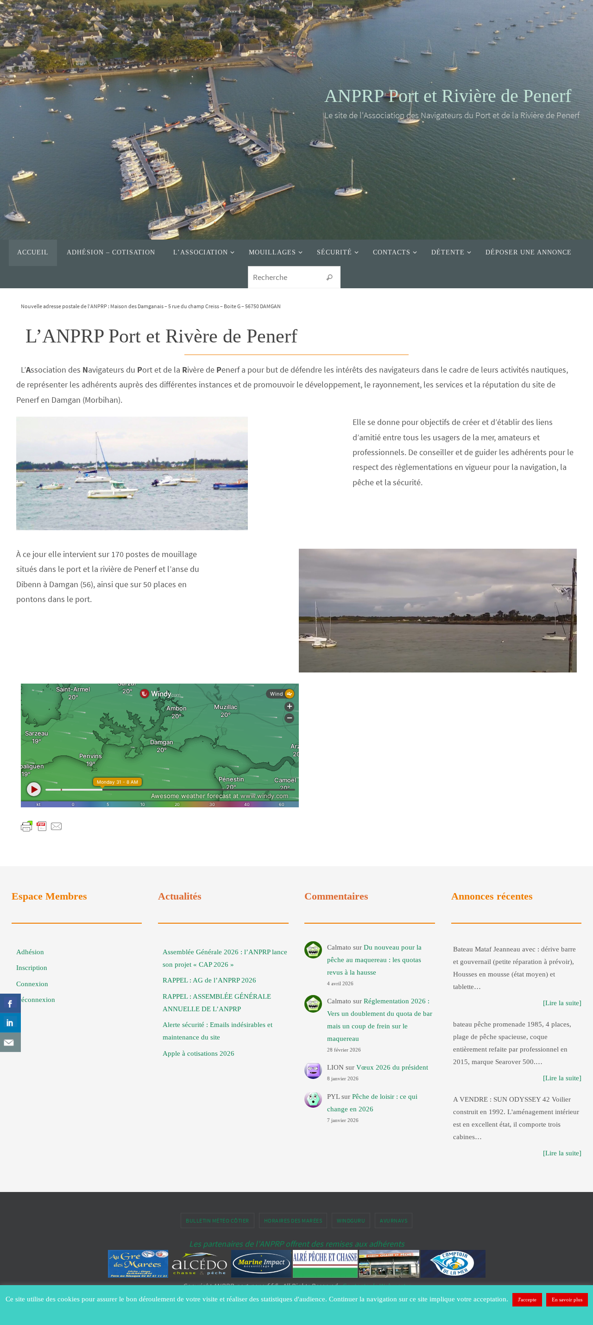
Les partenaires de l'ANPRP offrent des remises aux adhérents (296, 1243)
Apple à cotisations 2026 (198, 1053)
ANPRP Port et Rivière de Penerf (447, 95)
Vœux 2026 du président (392, 1067)
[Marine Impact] (261, 1275)
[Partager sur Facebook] (10, 1003)
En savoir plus (567, 1299)
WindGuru (351, 1220)
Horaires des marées (293, 1220)
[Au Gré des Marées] (138, 1275)
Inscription (31, 967)
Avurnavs (393, 1220)
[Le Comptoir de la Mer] (453, 1275)
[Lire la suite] (562, 1003)
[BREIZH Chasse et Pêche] (389, 1275)
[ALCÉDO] (200, 1275)
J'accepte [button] (527, 1299)
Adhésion (30, 952)
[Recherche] (329, 277)
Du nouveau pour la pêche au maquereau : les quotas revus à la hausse (374, 960)
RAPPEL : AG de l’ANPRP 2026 (209, 980)
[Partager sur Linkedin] (10, 1023)
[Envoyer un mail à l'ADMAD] (10, 1042)
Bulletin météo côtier (217, 1220)
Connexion (32, 984)
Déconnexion (35, 999)
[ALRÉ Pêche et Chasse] (325, 1275)
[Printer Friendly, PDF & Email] (41, 826)
